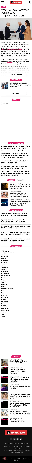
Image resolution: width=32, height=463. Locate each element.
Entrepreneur (5, 276)
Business (4, 263)
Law (2, 293)
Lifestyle (4, 295)
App (2, 250)
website (9, 62)
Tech (2, 314)
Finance (3, 278)
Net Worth (4, 301)
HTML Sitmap (17, 448)
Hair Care (4, 284)
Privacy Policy (14, 443)
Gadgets (4, 282)
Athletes (4, 254)
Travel (3, 317)
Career (3, 265)
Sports (3, 312)
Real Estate (5, 308)
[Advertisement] (16, 123)
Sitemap (6, 443)
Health (3, 286)
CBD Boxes (4, 267)
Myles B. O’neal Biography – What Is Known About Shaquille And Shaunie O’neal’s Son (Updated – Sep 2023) (15, 148)
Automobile (5, 256)
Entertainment (5, 273)
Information (5, 291)
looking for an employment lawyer (11, 49)
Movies (3, 299)
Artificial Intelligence (7, 252)
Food (2, 280)
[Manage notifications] (4, 458)
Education (4, 271)
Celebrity (4, 269)
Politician (4, 306)
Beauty (3, 258)
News (3, 304)
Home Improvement (7, 288)
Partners (27, 446)
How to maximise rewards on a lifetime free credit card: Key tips (17, 451)
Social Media (5, 310)
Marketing (4, 297)
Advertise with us (17, 446)
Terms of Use (24, 443)
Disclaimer (7, 446)
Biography (4, 260)
